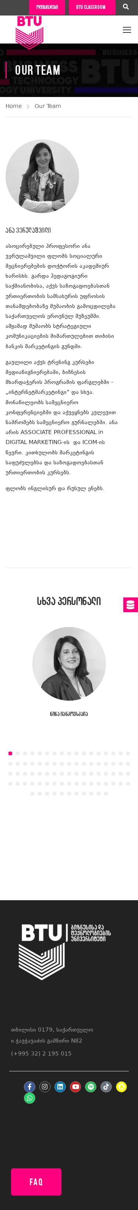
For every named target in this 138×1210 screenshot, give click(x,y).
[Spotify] (90, 1087)
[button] (10, 753)
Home (14, 107)
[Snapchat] (121, 1087)
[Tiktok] (106, 1087)
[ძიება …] (126, 8)
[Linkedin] (60, 1087)
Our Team (48, 107)
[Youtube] (75, 1087)
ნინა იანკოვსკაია (69, 714)
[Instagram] (45, 1087)
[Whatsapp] (29, 1098)
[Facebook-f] (29, 1087)
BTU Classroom (90, 7)
